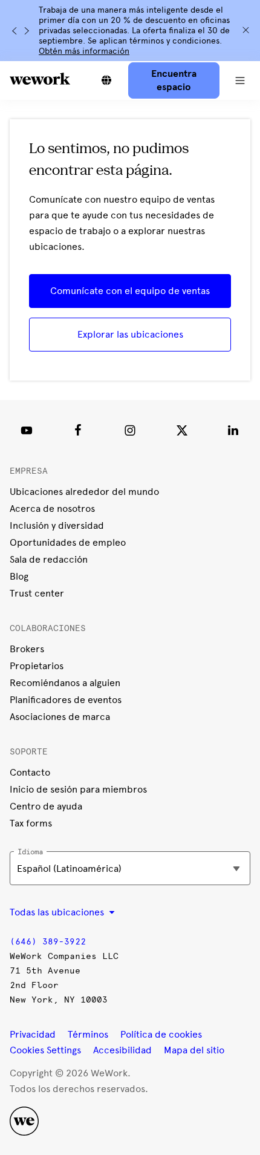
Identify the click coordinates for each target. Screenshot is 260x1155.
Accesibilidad (122, 1050)
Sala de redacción (49, 559)
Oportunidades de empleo (68, 542)
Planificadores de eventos (66, 699)
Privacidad (33, 1034)
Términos (88, 1034)
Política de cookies (161, 1034)
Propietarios (36, 666)
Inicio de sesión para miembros (78, 789)
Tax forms (31, 823)
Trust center (37, 593)
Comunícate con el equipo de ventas (130, 290)
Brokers (27, 649)
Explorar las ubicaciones (130, 334)
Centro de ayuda (46, 806)
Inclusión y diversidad (57, 525)
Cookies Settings (45, 1050)
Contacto (30, 772)
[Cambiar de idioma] (106, 80)
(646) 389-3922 (48, 942)
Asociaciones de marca (60, 716)
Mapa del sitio (194, 1050)
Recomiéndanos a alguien (65, 683)
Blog (19, 576)
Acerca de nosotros (52, 508)
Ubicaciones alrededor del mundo (84, 491)
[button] (239, 80)
